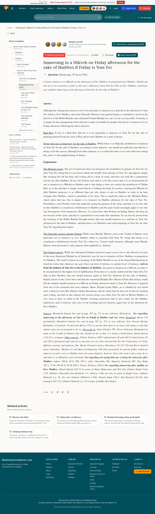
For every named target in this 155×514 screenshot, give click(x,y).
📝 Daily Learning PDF (127, 55)
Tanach (71, 467)
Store (92, 480)
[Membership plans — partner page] (99, 8)
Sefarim (71, 474)
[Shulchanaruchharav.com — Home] (6, 8)
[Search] (99, 17)
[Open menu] (12, 8)
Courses (93, 467)
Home (9, 28)
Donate (120, 2)
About (72, 8)
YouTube (115, 467)
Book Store (62, 8)
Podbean (115, 464)
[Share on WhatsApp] (52, 392)
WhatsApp (109, 55)
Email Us (140, 464)
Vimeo (114, 471)
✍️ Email (94, 55)
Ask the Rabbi (95, 471)
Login (48, 474)
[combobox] (68, 17)
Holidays (71, 477)
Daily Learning (36, 8)
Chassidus (72, 471)
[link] (51, 28)
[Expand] (12, 53)
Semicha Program (97, 464)
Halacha (49, 467)
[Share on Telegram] (57, 392)
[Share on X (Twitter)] (63, 392)
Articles (22, 8)
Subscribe (50, 477)
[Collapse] (10, 47)
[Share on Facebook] (68, 392)
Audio (50, 8)
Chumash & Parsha (75, 464)
